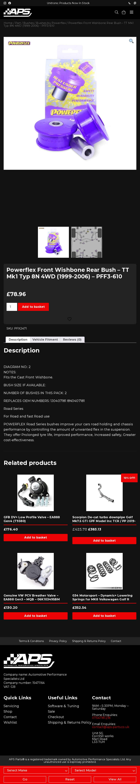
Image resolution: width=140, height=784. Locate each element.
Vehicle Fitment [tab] (45, 339)
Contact (116, 641)
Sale (51, 712)
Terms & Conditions (31, 641)
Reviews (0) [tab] (72, 339)
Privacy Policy (58, 641)
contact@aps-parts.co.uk (110, 727)
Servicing (11, 706)
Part (18, 23)
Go (25, 779)
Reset (70, 779)
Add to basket (33, 306)
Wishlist (10, 722)
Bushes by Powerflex (51, 23)
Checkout (56, 717)
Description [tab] (18, 339)
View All (115, 779)
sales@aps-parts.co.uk (134, 3)
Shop (8, 712)
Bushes (28, 23)
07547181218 (129, 3)
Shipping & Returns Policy (89, 641)
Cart (123, 12)
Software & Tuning (63, 706)
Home (8, 23)
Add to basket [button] (35, 537)
